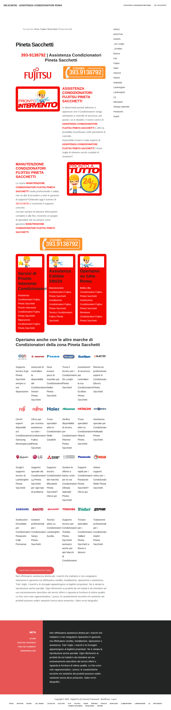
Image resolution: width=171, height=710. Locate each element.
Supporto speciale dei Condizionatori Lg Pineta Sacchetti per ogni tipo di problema (38, 479)
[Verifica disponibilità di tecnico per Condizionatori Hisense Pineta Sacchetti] (68, 411)
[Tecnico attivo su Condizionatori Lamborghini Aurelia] (53, 511)
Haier (115, 68)
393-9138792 (33, 55)
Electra (116, 53)
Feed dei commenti (27, 647)
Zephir (116, 116)
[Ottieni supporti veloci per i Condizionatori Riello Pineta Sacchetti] (99, 459)
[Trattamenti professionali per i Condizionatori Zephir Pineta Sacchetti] (99, 511)
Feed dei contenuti (26, 643)
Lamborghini (119, 87)
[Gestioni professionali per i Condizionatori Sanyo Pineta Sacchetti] (37, 511)
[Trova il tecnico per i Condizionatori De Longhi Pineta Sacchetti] (68, 359)
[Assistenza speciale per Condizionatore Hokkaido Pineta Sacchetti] (99, 411)
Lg (114, 97)
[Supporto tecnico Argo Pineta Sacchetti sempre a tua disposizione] (22, 359)
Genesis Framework (91, 699)
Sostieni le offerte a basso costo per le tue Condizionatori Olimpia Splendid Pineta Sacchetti (69, 483)
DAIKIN (116, 39)
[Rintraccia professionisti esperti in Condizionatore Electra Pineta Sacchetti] (99, 359)
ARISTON (118, 34)
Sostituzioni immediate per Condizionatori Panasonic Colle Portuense (23, 531)
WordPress (105, 699)
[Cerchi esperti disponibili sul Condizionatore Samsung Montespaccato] (22, 411)
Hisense (117, 73)
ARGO (116, 29)
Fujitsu (116, 63)
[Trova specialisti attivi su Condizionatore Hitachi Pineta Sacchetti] (84, 411)
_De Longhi (118, 44)
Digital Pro (74, 699)
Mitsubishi (118, 102)
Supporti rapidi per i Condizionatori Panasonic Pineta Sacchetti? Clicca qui (85, 479)
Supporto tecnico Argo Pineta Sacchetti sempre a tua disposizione (22, 379)
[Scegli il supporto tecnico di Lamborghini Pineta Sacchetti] (22, 459)
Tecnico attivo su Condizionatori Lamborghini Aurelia (54, 527)
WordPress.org (28, 651)
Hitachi (116, 78)
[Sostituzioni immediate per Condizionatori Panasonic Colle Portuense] (22, 511)
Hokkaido (117, 82)
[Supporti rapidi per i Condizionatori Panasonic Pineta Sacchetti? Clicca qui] (84, 459)
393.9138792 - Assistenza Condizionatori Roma (32, 5)
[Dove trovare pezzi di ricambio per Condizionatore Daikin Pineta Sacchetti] (53, 359)
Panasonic (118, 111)
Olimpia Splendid (121, 107)
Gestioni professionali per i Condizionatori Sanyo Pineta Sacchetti (38, 531)
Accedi (32, 639)
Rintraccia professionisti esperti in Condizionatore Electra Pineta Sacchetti (101, 379)
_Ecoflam (117, 49)
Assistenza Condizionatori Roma (35, 570)
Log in (114, 699)
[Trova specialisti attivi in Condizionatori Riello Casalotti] (53, 411)
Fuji (115, 58)
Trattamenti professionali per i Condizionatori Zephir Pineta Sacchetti (100, 531)
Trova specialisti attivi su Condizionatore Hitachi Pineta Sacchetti (85, 431)
